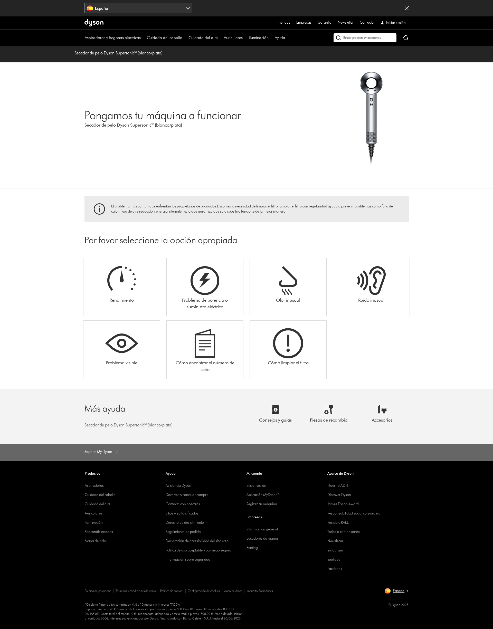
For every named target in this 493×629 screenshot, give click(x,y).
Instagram (335, 550)
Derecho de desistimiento (185, 522)
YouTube (333, 559)
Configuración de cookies (204, 591)
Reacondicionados (99, 532)
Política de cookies (171, 591)
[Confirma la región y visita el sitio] (407, 8)
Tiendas (284, 22)
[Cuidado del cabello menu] (184, 37)
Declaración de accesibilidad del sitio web (197, 541)
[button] (396, 591)
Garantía (324, 22)
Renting (252, 548)
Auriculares (233, 37)
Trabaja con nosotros (343, 532)
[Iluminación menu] (271, 37)
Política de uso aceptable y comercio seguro (198, 550)
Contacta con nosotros (183, 504)
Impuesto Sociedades (259, 591)
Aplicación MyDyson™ (263, 495)
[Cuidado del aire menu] (220, 37)
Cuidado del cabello (164, 37)
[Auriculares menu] (245, 37)
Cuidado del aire (203, 37)
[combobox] (138, 8)
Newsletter (346, 22)
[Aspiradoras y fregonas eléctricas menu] (143, 37)
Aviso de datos (233, 591)
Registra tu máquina (261, 504)
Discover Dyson (339, 495)
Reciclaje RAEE (338, 522)
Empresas (303, 22)
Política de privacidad (98, 591)
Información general (262, 529)
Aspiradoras (94, 485)
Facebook (334, 569)
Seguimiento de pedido (183, 532)
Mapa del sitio (95, 541)
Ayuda (280, 37)
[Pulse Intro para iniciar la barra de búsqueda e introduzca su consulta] (365, 37)
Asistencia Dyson (178, 485)
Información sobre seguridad (188, 559)
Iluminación (259, 37)
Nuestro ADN (337, 485)
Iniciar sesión (256, 485)
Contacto (367, 22)
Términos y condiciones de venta (136, 591)
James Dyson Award (343, 504)
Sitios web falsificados (182, 513)
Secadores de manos (262, 538)
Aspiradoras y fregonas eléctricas (113, 37)
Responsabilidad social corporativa (354, 513)
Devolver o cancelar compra (187, 495)
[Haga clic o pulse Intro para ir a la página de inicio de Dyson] (93, 22)
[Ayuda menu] (287, 37)
